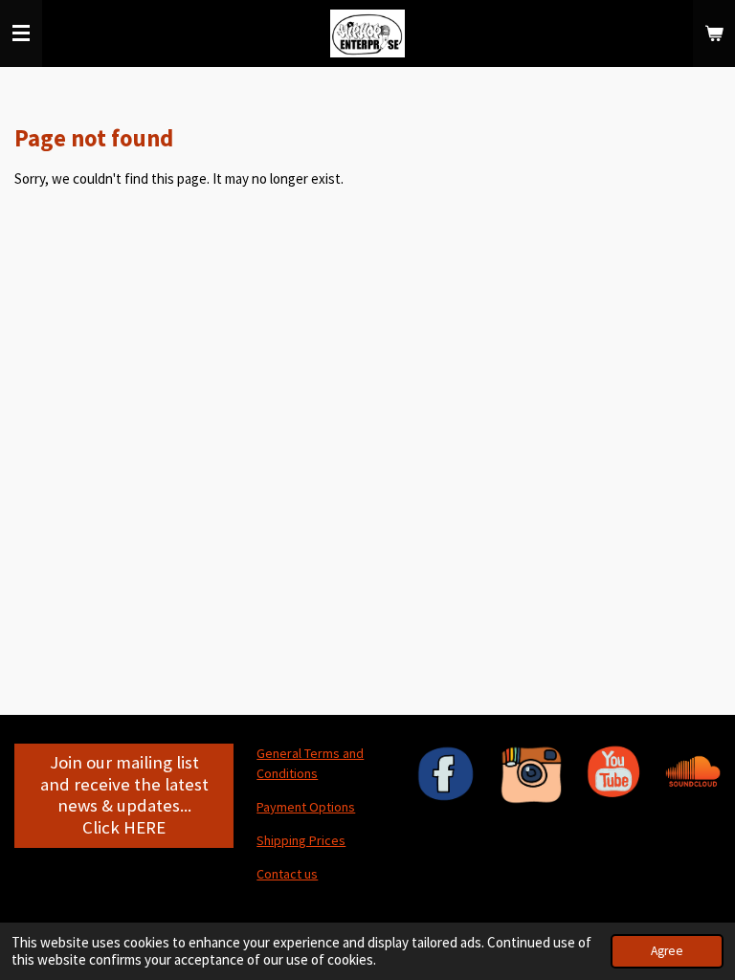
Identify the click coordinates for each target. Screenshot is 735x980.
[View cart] (714, 33)
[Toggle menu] (21, 33)
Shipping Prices (300, 840)
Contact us (287, 873)
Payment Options (305, 806)
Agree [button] (667, 951)
